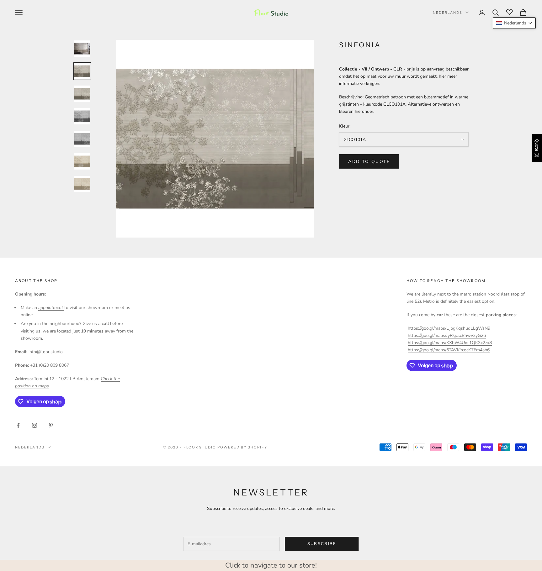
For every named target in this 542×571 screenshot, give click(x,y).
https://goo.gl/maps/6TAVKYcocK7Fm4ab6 (449, 350)
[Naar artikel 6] (82, 161)
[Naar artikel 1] (82, 48)
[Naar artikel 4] (82, 116)
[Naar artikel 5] (82, 139)
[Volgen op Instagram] (34, 425)
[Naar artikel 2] (82, 71)
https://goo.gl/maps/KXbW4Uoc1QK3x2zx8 (450, 343)
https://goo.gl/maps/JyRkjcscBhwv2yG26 (447, 335)
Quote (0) (537, 148)
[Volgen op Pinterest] (51, 425)
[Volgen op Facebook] (18, 425)
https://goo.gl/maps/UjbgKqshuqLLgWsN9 (449, 328)
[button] (514, 23)
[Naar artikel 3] (82, 93)
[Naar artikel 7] (82, 184)
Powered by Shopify (242, 447)
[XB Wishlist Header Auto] (509, 11)
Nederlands (447, 12)
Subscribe (322, 544)
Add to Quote (369, 162)
